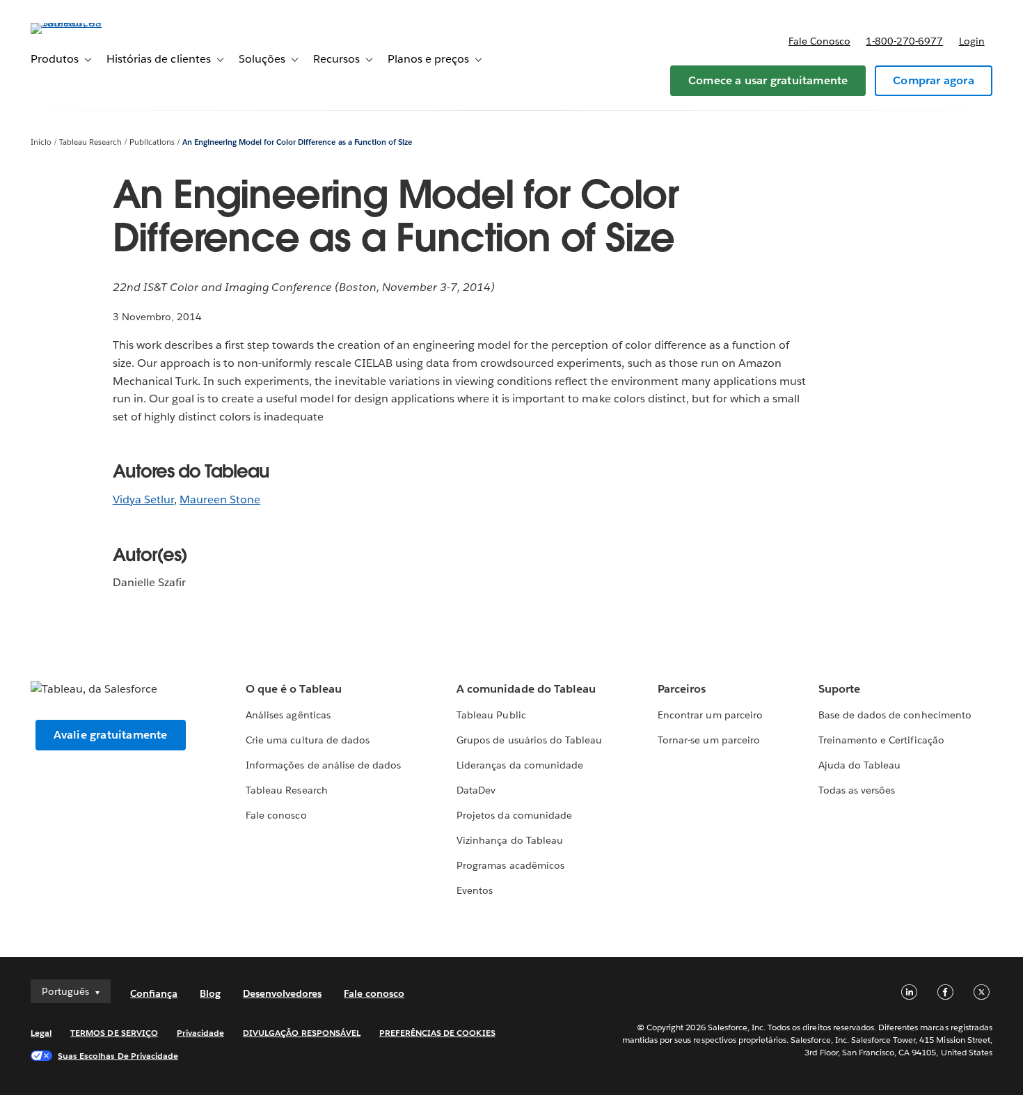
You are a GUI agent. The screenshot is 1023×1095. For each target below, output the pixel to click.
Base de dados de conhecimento (895, 715)
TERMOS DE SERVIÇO (114, 1033)
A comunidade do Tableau (526, 689)
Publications (152, 142)
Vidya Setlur (143, 499)
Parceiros (682, 689)
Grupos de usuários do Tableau (529, 740)
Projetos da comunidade (514, 815)
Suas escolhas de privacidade (118, 1056)
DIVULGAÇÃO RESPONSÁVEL (301, 1033)
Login (972, 41)
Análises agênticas (288, 715)
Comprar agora (933, 80)
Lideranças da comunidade (519, 765)
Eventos (475, 890)
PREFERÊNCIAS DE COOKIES (437, 1033)
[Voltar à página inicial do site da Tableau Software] (83, 22)
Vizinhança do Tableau (509, 840)
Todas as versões (856, 790)
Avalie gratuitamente (111, 734)
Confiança (153, 993)
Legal (41, 1033)
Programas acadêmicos (510, 865)
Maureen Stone (220, 499)
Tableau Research (90, 142)
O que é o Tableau (293, 689)
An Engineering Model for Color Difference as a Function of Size (297, 142)
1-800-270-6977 (904, 41)
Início (41, 142)
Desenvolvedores (282, 993)
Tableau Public (491, 715)
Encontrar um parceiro (710, 715)
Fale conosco (819, 41)
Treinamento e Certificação (881, 740)
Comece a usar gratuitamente (768, 80)
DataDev (476, 790)
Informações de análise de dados (323, 765)
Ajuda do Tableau (859, 765)
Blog (210, 993)
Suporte (839, 689)
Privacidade (200, 1033)
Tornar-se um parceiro (708, 740)
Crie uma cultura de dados (307, 740)
